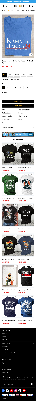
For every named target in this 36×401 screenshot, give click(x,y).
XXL (21, 87)
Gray (23, 74)
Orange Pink (15, 79)
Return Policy (5, 366)
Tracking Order (6, 372)
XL (16, 87)
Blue (4, 74)
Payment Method (6, 369)
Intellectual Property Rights (9, 353)
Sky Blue (5, 79)
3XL (27, 87)
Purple (30, 74)
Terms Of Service (6, 349)
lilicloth (6, 398)
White (10, 74)
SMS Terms (5, 356)
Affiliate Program (6, 339)
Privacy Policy (5, 346)
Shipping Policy (6, 363)
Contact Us (5, 336)
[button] (3, 6)
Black (17, 74)
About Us (4, 333)
